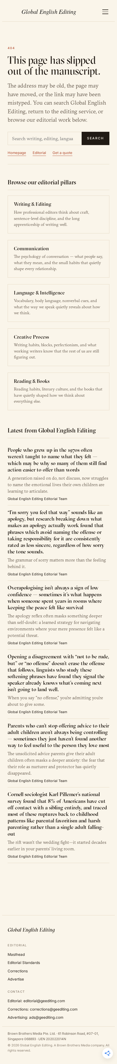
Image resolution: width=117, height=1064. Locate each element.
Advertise (16, 979)
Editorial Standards (24, 962)
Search (95, 138)
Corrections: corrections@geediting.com (43, 1009)
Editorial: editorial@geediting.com (36, 1001)
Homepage (17, 152)
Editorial (39, 152)
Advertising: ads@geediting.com (35, 1017)
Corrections (18, 971)
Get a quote (62, 152)
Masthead (16, 954)
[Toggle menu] (105, 12)
